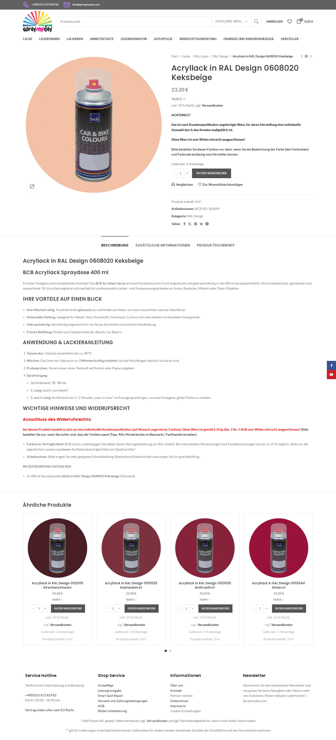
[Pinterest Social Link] (196, 224)
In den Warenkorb (212, 173)
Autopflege (105, 685)
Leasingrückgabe (109, 690)
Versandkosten (212, 105)
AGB (101, 706)
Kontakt (176, 690)
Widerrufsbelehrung (112, 711)
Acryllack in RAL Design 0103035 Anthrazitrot (205, 585)
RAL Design (221, 56)
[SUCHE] (256, 21)
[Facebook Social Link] (184, 224)
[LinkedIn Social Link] (201, 224)
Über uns (176, 685)
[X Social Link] (190, 224)
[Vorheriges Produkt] (301, 56)
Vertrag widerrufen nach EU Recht (49, 710)
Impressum (178, 706)
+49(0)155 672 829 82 (40, 695)
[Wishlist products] (289, 21)
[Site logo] (37, 21)
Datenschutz (179, 701)
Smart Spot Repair (110, 695)
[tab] (114, 243)
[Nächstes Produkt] (311, 56)
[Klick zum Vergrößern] (32, 186)
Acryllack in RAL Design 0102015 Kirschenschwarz (57, 585)
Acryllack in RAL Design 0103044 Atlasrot (278, 585)
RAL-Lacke (202, 56)
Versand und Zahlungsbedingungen (123, 701)
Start (175, 56)
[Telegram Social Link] (207, 224)
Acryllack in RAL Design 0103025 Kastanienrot (131, 585)
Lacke (186, 56)
